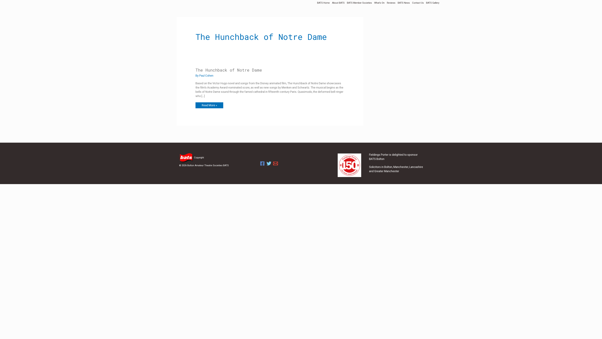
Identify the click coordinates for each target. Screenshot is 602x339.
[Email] (275, 163)
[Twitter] (269, 163)
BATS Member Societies (359, 2)
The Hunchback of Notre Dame (228, 70)
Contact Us (418, 2)
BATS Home (323, 2)
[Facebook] (262, 163)
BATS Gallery (432, 2)
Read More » (209, 104)
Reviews (391, 2)
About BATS (338, 2)
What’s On (379, 2)
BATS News (404, 2)
